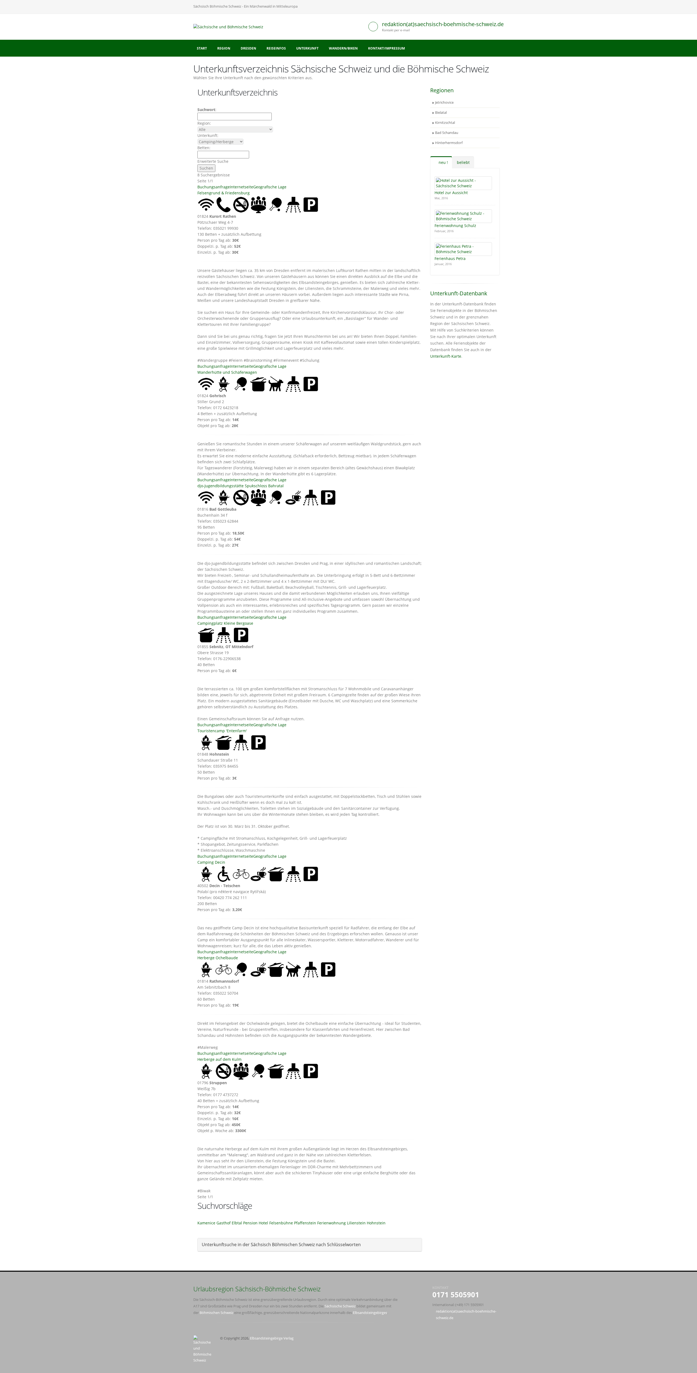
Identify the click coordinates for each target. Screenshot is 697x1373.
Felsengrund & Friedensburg (223, 192)
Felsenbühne (281, 1222)
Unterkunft (307, 48)
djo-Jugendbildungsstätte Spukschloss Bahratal (240, 485)
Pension (250, 1222)
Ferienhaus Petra (450, 258)
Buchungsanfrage (213, 186)
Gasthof (223, 1222)
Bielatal (441, 112)
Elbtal (237, 1222)
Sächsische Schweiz (340, 1306)
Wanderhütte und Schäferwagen (227, 372)
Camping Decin (211, 862)
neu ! (443, 162)
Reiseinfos (276, 48)
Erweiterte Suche (212, 161)
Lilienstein (356, 1222)
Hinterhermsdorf (449, 142)
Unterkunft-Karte (445, 356)
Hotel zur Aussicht (451, 192)
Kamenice (206, 1222)
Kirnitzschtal (445, 122)
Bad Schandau (446, 132)
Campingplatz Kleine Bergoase (225, 623)
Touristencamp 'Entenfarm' (222, 730)
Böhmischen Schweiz (216, 1312)
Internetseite (241, 186)
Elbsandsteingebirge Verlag (272, 1338)
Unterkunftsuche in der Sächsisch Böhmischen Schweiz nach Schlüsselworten (281, 1245)
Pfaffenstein (305, 1222)
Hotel (263, 1222)
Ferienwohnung (331, 1222)
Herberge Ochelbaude (217, 957)
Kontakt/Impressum (386, 48)
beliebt (463, 162)
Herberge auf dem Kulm (219, 1059)
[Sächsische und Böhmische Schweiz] (230, 26)
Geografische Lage (269, 186)
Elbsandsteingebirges (370, 1312)
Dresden (248, 48)
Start (202, 48)
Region (223, 48)
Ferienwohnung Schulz (455, 225)
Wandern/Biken (343, 48)
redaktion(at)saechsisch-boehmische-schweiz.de (443, 24)
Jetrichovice (444, 102)
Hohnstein (376, 1222)
